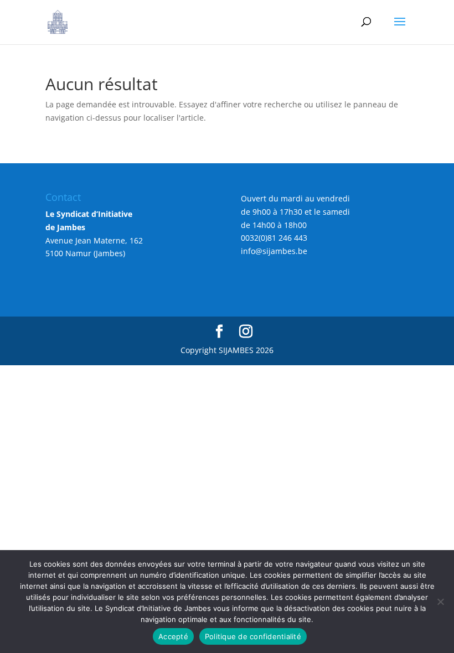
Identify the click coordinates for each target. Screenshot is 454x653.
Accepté (173, 636)
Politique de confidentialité (253, 636)
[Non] (440, 601)
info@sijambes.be (274, 251)
